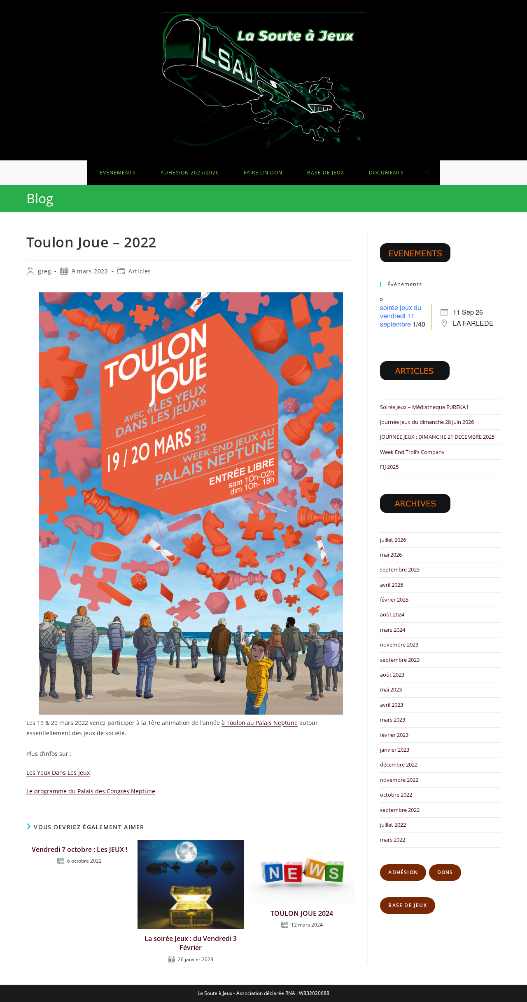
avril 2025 (391, 584)
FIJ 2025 (389, 466)
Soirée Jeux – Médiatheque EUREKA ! (424, 407)
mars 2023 (392, 719)
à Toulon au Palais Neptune (260, 723)
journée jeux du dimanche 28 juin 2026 (427, 422)
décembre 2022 (398, 764)
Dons (445, 872)
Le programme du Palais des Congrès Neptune (90, 791)
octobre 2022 (396, 794)
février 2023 (394, 735)
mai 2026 (391, 554)
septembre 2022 (400, 810)
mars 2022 (392, 839)
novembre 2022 (399, 779)
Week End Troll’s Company (412, 452)
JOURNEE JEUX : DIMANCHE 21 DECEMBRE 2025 (437, 436)
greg (44, 271)
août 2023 (392, 674)
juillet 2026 (393, 539)
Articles (139, 271)
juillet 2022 (393, 824)
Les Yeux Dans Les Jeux (58, 772)
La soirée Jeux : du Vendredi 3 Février (191, 943)
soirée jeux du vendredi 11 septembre (400, 316)
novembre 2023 (399, 644)
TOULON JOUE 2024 (301, 913)
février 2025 (394, 599)
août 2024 (392, 614)
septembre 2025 (400, 569)
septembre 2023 (400, 659)
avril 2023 (391, 704)
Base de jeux (407, 905)
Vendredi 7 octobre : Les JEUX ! (79, 849)
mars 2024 (392, 629)
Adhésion (403, 872)
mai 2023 (391, 689)
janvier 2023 (394, 749)
